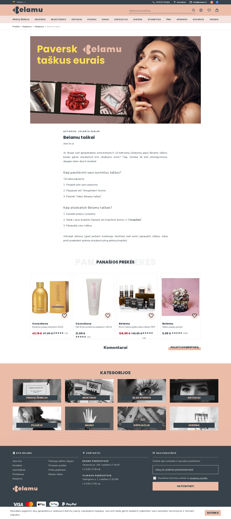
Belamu (124, 323)
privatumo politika (198, 478)
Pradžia (16, 26)
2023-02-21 (68, 143)
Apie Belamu (24, 453)
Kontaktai (181, 2)
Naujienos (27, 26)
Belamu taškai (56, 474)
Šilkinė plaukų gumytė (172, 327)
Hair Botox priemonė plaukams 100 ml (94, 327)
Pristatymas (18, 474)
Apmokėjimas (19, 469)
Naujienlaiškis (166, 453)
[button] (33, 306)
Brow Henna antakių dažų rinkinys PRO (137, 327)
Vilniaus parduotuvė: (97, 475)
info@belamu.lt (200, 2)
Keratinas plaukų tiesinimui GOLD (47, 327)
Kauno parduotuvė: (95, 461)
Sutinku (213, 513)
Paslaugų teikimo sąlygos (61, 461)
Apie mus (17, 461)
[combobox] (162, 11)
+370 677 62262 (163, 2)
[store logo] (27, 10)
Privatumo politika (57, 465)
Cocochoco (40, 323)
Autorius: (81, 131)
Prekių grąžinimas (57, 469)
